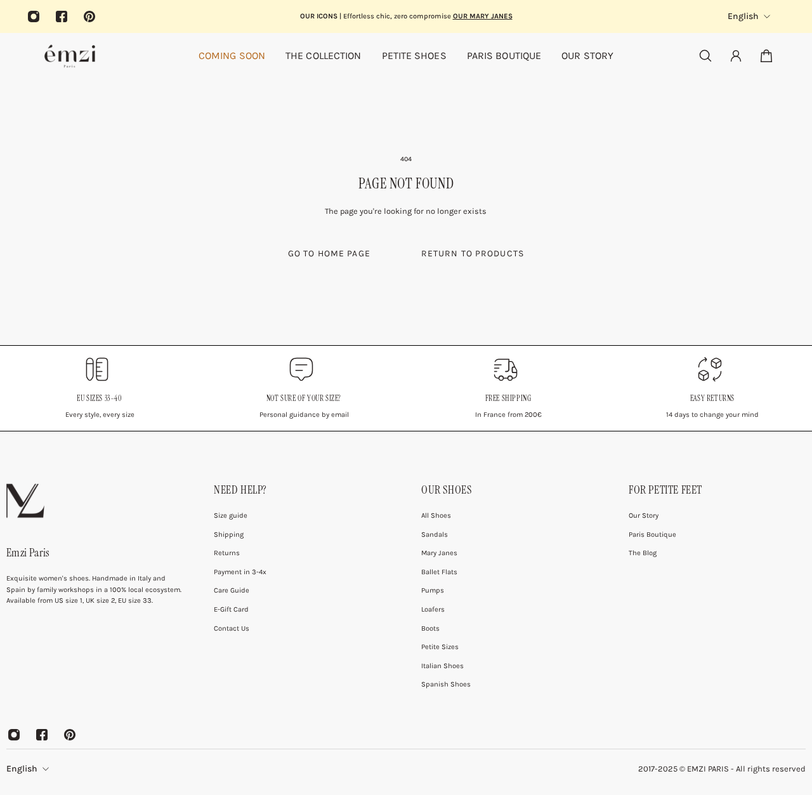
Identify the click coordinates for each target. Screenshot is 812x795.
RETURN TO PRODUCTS (472, 253)
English (21, 768)
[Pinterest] (89, 16)
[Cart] (766, 56)
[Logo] (70, 56)
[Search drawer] (705, 56)
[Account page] (736, 56)
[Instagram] (34, 16)
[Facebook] (61, 16)
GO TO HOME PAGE (329, 253)
